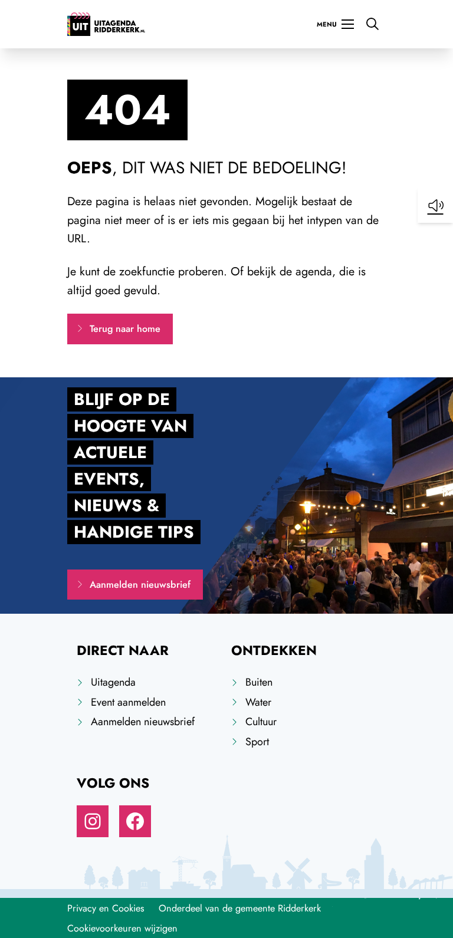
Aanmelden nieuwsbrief (140, 584)
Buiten (259, 682)
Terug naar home (125, 328)
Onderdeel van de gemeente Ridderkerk (240, 908)
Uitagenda (113, 682)
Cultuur (261, 721)
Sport (257, 741)
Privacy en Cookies (106, 908)
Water (258, 702)
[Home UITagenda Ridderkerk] (106, 24)
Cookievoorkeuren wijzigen (122, 928)
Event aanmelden (128, 702)
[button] (435, 205)
